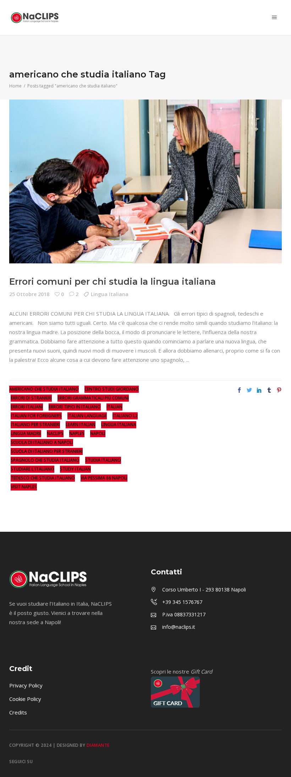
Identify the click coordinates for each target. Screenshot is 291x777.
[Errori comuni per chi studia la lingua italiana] (145, 181)
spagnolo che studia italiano (45, 460)
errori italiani (27, 407)
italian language (87, 416)
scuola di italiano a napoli (42, 442)
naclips (55, 433)
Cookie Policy (25, 698)
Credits (18, 712)
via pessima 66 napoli (104, 478)
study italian (75, 469)
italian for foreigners (36, 416)
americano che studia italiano (44, 389)
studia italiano (103, 460)
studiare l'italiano (32, 469)
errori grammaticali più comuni (93, 398)
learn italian (80, 425)
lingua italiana (118, 425)
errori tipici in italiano (75, 407)
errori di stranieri (31, 398)
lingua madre (26, 433)
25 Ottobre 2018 (29, 294)
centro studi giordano (111, 389)
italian (114, 407)
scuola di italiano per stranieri (47, 451)
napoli (97, 433)
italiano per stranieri (35, 425)
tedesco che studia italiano (43, 478)
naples (76, 433)
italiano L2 (125, 416)
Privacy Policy (26, 685)
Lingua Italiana (109, 294)
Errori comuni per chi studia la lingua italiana (112, 281)
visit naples (24, 487)
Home (15, 86)
